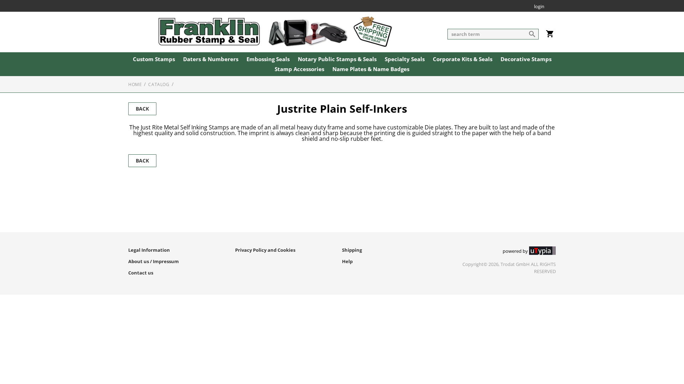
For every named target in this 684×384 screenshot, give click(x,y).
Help (347, 261)
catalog (158, 84)
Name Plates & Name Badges (370, 69)
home (135, 84)
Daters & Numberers (210, 59)
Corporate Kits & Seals (462, 59)
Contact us (140, 273)
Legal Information (149, 250)
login (539, 7)
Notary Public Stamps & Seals (337, 59)
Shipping (352, 250)
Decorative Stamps (526, 59)
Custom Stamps (154, 59)
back (142, 108)
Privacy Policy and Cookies (265, 250)
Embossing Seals (268, 59)
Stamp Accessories (299, 69)
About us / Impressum (153, 261)
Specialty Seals (405, 59)
